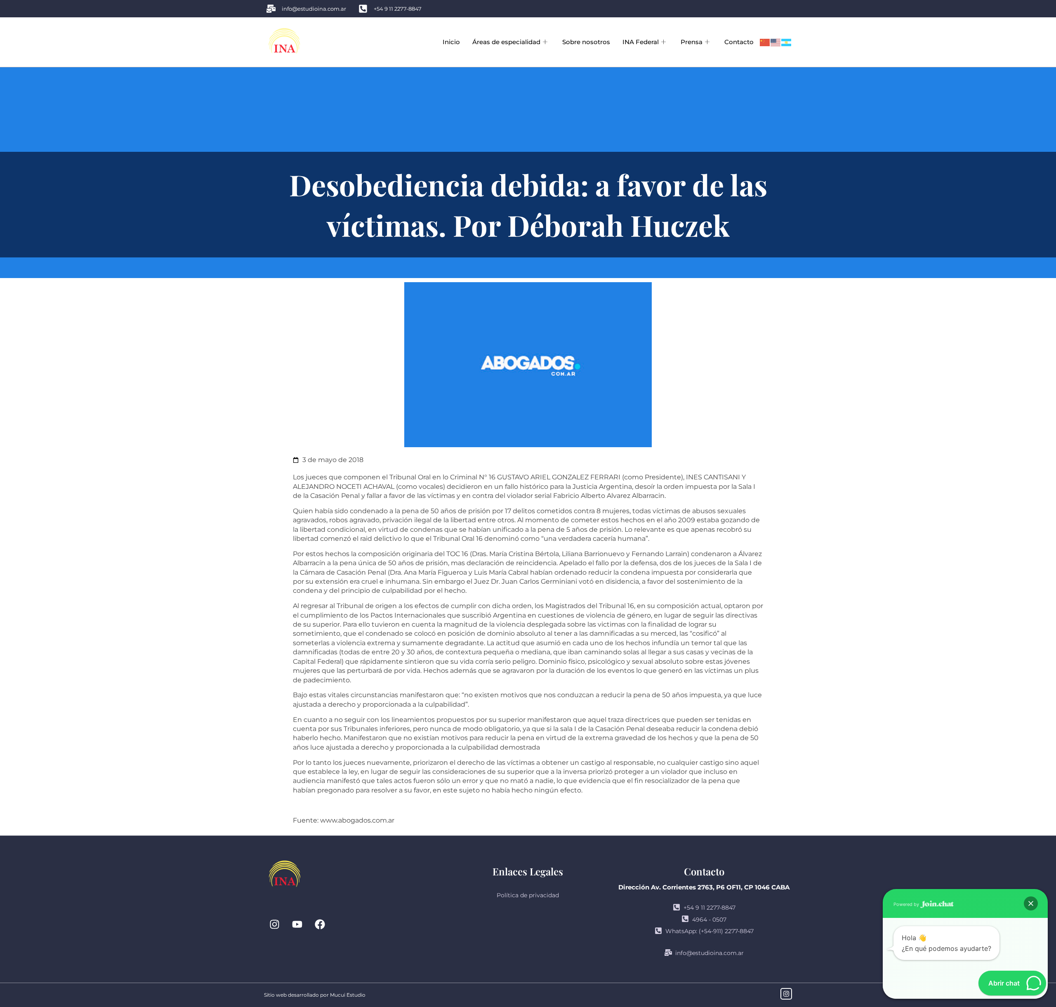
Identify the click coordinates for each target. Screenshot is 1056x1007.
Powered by (906, 904)
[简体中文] (765, 42)
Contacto (739, 42)
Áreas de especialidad (506, 42)
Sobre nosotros (586, 42)
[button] (1031, 903)
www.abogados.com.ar (357, 820)
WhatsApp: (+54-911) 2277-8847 (709, 931)
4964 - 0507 (709, 919)
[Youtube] (297, 924)
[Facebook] (319, 924)
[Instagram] (274, 924)
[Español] (786, 42)
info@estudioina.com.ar (709, 953)
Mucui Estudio (347, 995)
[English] (776, 42)
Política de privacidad (528, 895)
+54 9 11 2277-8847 (709, 907)
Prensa (691, 42)
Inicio (451, 42)
